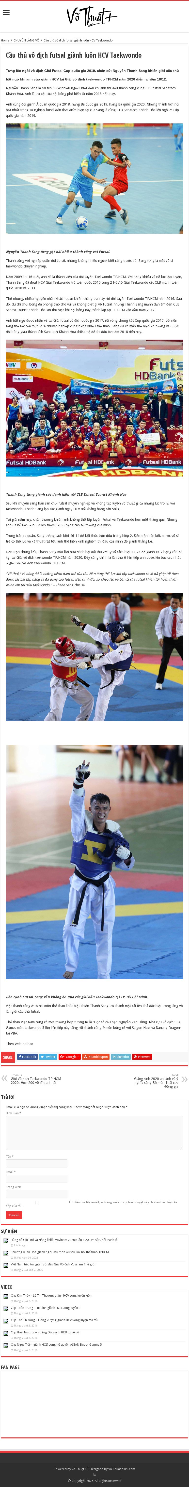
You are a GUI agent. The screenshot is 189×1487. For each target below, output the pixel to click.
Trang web (13, 1187)
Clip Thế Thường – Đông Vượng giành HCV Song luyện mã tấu (54, 1320)
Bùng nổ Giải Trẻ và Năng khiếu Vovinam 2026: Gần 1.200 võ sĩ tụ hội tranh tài (64, 1240)
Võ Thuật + (79, 1469)
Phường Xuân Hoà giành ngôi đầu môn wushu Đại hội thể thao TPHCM (60, 1252)
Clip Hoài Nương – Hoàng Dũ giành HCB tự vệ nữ (45, 1332)
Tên (10, 1156)
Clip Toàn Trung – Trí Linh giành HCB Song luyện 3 (45, 1308)
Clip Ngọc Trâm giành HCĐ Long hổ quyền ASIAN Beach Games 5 (56, 1344)
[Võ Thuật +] (94, 15)
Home (5, 40)
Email (11, 1172)
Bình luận (13, 1113)
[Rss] (94, 1475)
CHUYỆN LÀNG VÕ (26, 40)
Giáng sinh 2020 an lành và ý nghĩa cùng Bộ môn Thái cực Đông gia (156, 1081)
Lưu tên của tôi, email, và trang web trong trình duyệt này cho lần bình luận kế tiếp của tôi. (91, 1204)
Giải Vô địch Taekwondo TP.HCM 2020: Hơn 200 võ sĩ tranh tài (36, 1079)
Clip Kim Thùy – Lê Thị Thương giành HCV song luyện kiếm (51, 1295)
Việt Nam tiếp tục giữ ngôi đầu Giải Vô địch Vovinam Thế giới (53, 1264)
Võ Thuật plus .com (121, 1469)
